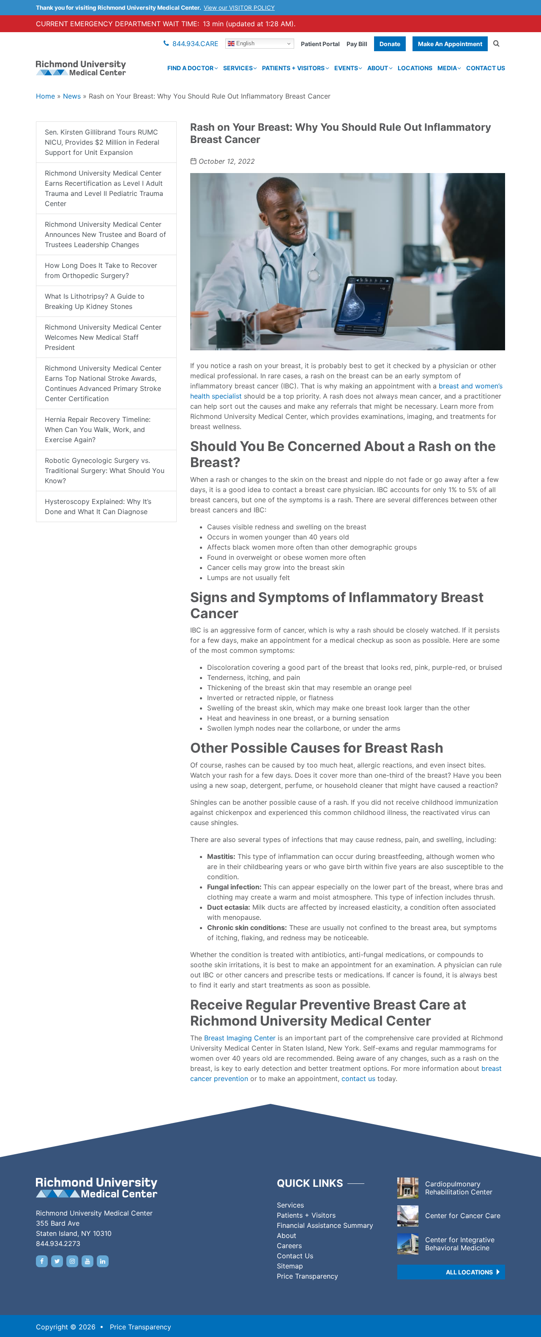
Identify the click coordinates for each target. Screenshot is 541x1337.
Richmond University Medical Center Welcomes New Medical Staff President (103, 337)
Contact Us (485, 68)
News (72, 96)
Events (346, 68)
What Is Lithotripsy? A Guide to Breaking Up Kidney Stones (95, 301)
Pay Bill (357, 43)
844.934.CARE (195, 43)
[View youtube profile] (87, 1261)
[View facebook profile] (42, 1261)
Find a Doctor (190, 68)
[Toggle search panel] (496, 44)
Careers (289, 1245)
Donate (390, 43)
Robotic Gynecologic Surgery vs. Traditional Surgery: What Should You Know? (104, 470)
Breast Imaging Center (240, 1038)
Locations (415, 68)
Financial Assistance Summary (325, 1225)
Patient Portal (320, 43)
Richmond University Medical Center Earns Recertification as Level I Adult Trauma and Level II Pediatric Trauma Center (104, 188)
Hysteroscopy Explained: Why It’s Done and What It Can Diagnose (98, 506)
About (377, 68)
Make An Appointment (450, 43)
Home (45, 96)
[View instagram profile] (72, 1261)
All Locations (469, 1272)
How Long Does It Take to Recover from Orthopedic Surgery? (101, 270)
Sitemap (290, 1266)
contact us (358, 1078)
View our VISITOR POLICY (239, 7)
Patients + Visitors (293, 68)
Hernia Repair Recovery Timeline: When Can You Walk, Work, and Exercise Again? (97, 429)
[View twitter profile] (57, 1261)
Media (447, 68)
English (244, 43)
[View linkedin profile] (103, 1261)
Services (238, 68)
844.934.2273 (58, 1243)
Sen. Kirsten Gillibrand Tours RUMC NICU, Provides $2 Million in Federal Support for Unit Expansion (102, 142)
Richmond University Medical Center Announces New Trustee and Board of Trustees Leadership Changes (105, 234)
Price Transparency (307, 1276)
